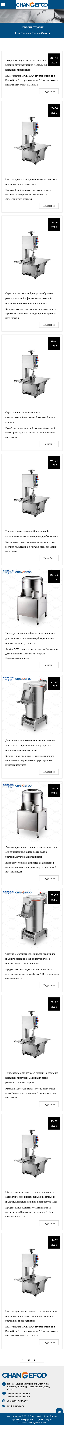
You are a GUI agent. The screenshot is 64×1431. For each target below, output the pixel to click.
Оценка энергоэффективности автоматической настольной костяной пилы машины (30, 417)
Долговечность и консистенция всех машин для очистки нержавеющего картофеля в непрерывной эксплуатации (30, 745)
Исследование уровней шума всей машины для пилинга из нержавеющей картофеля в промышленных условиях (30, 638)
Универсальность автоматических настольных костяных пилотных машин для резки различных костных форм (31, 1078)
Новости (25, 33)
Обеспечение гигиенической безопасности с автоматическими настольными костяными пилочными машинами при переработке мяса (31, 1197)
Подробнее (49, 91)
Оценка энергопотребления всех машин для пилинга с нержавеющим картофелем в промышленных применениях (30, 959)
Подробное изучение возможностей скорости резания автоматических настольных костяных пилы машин (31, 65)
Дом (16, 33)
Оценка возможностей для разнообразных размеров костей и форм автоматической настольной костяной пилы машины (29, 298)
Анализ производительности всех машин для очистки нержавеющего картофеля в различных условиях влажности (31, 852)
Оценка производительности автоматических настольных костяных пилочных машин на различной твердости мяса (31, 1316)
